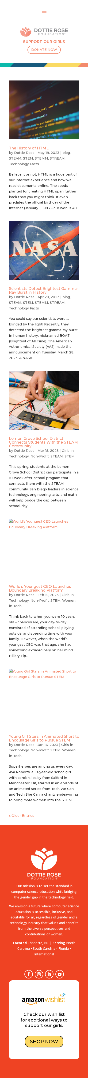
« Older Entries (21, 816)
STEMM (41, 158)
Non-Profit (40, 456)
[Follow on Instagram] (39, 974)
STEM (28, 158)
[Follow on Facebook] (28, 974)
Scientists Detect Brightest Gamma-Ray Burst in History (43, 290)
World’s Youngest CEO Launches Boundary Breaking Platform (40, 588)
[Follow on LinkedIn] (49, 974)
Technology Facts (24, 164)
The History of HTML (29, 148)
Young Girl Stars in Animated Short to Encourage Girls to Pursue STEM (44, 738)
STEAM (15, 158)
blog (66, 153)
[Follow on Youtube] (59, 974)
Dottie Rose (24, 153)
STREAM (57, 158)
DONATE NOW (44, 50)
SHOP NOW (44, 1041)
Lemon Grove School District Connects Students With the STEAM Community (43, 442)
